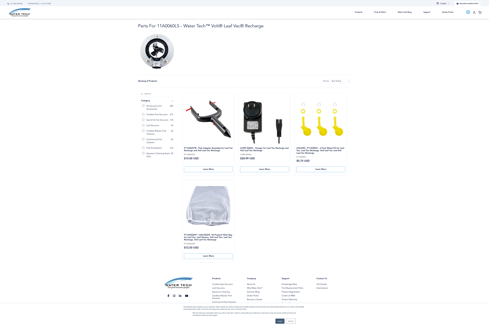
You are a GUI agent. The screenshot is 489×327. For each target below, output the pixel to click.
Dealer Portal (253, 296)
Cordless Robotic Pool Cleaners (222, 297)
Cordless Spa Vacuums (222, 284)
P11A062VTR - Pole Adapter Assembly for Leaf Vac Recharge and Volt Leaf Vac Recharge (208, 149)
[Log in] (474, 12)
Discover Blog (253, 292)
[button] (358, 14)
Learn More (208, 169)
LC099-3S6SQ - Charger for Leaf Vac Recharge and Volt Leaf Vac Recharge (264, 149)
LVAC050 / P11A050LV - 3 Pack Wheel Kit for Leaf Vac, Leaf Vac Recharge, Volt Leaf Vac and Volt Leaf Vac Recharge (320, 150)
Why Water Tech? (254, 288)
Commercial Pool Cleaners (224, 302)
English (443, 3)
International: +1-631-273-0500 (39, 3)
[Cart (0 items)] (479, 12)
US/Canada (321, 284)
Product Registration (291, 292)
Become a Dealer (254, 300)
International (322, 288)
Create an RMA (288, 296)
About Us (251, 284)
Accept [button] (280, 321)
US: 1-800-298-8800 (16, 3)
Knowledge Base (289, 284)
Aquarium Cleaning (221, 292)
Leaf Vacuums (218, 288)
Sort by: (326, 81)
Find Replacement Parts (292, 288)
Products (216, 279)
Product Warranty (289, 300)
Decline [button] (291, 321)
